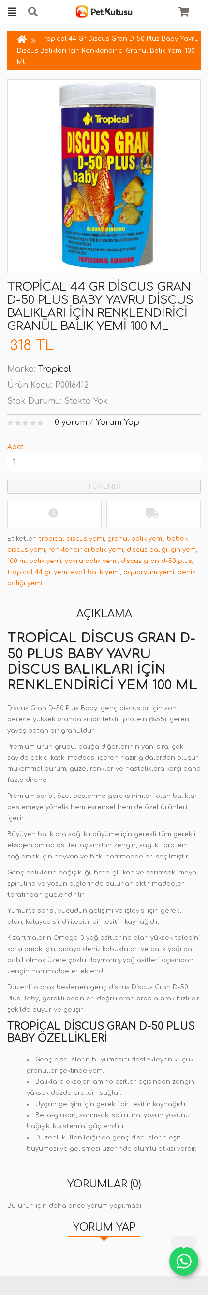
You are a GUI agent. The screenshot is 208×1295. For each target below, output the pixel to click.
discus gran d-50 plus (156, 561)
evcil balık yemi (95, 572)
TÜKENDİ (104, 486)
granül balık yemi (135, 538)
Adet (15, 447)
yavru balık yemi (91, 561)
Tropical (54, 369)
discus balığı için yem (161, 549)
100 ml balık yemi (34, 561)
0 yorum (71, 422)
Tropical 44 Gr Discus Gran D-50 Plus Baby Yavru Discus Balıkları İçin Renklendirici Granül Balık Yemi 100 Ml (108, 50)
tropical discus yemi (71, 538)
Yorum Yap (117, 422)
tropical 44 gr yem (37, 572)
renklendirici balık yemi (85, 549)
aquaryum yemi (148, 572)
